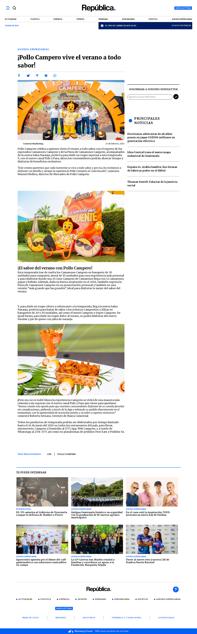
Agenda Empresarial (168, 599)
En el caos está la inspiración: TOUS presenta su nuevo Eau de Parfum (148, 513)
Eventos (143, 599)
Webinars (100, 599)
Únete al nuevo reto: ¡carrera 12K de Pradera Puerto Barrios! (147, 561)
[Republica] (98, 8)
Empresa (64, 599)
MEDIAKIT (60, 618)
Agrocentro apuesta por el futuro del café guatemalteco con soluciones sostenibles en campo (41, 562)
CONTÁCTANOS (166, 618)
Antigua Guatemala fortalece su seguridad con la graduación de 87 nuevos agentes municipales (96, 515)
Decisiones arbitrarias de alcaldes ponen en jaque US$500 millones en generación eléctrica (151, 137)
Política (46, 599)
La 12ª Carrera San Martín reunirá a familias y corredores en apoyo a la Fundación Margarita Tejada (93, 562)
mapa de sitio (30, 618)
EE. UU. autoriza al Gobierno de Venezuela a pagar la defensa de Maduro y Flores (41, 513)
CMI (49, 454)
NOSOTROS (89, 618)
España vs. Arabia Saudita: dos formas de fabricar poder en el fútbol (152, 168)
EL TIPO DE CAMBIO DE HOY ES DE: (121, 26)
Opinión (82, 599)
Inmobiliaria (122, 599)
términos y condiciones (126, 618)
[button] (19, 75)
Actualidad (25, 599)
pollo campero (66, 454)
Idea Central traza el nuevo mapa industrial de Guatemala (149, 154)
